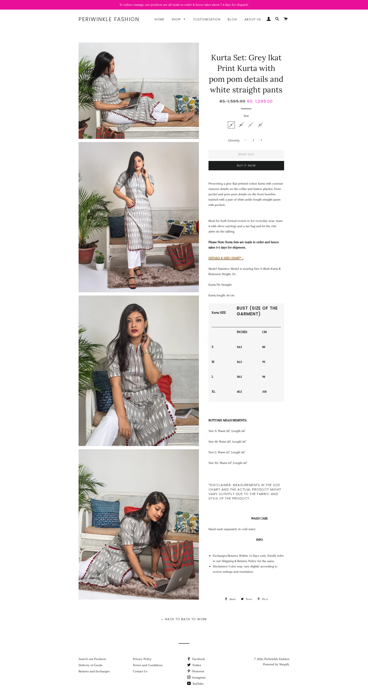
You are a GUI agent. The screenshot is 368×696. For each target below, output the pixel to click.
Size (246, 116)
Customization (206, 19)
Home (159, 19)
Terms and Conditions (148, 665)
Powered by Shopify (276, 664)
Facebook (198, 659)
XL (260, 125)
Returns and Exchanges (94, 671)
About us (252, 19)
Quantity (234, 140)
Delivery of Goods (90, 665)
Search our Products (92, 659)
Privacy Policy (142, 659)
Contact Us (140, 671)
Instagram (198, 677)
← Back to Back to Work (184, 619)
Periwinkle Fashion (109, 19)
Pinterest (197, 671)
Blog (232, 19)
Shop (177, 19)
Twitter (196, 665)
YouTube (198, 684)
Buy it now (246, 166)
